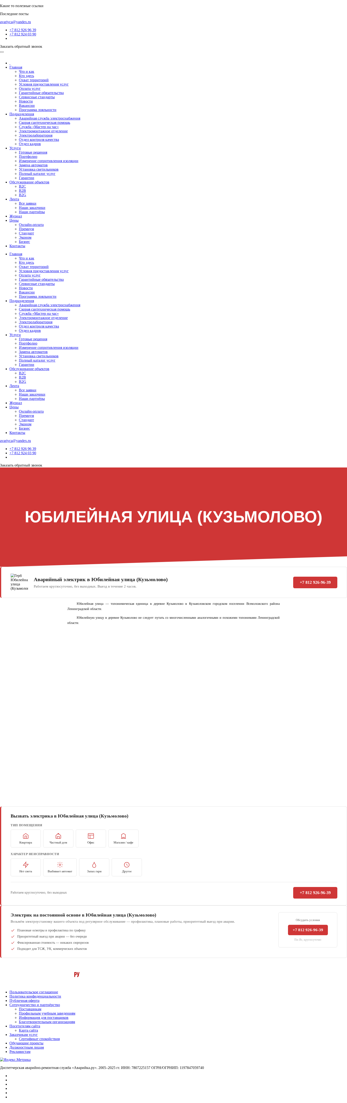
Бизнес (24, 242)
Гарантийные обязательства (41, 93)
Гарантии (26, 178)
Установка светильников (39, 169)
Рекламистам (19, 1052)
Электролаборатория (35, 135)
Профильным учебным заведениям (47, 1013)
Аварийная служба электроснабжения (49, 118)
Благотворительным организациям (47, 1022)
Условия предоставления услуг (44, 84)
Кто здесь (26, 76)
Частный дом (58, 842)
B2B (22, 191)
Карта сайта (28, 1030)
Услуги (15, 148)
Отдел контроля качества (39, 140)
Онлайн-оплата (31, 225)
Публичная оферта (24, 1001)
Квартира (25, 842)
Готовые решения (33, 152)
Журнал (15, 216)
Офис (90, 842)
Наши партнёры (32, 212)
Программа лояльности (37, 110)
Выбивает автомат (60, 871)
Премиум (26, 229)
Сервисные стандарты (37, 97)
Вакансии (27, 106)
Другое (127, 871)
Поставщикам (30, 1009)
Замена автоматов (33, 165)
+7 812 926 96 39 (22, 30)
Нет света (25, 871)
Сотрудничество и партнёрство (34, 1005)
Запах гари (94, 871)
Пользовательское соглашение (33, 992)
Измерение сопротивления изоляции (48, 161)
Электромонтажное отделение (43, 131)
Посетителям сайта (24, 1026)
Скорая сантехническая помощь (44, 123)
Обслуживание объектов (29, 182)
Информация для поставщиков (43, 1018)
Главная (15, 67)
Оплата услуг (30, 89)
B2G (22, 195)
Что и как (26, 71)
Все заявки (27, 203)
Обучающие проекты (26, 1043)
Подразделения (21, 114)
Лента (14, 199)
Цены (14, 220)
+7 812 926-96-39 (315, 582)
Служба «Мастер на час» (39, 127)
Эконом (25, 237)
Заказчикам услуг (23, 1035)
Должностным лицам (26, 1047)
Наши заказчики (32, 208)
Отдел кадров (30, 144)
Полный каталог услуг (37, 174)
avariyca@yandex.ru (15, 22)
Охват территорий (34, 80)
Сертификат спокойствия (39, 1039)
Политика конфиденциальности (35, 996)
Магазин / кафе (123, 842)
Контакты (17, 246)
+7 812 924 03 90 (22, 34)
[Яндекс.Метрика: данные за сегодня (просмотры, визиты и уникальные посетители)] (15, 1060)
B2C (22, 186)
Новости (26, 101)
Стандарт (26, 233)
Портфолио (28, 157)
